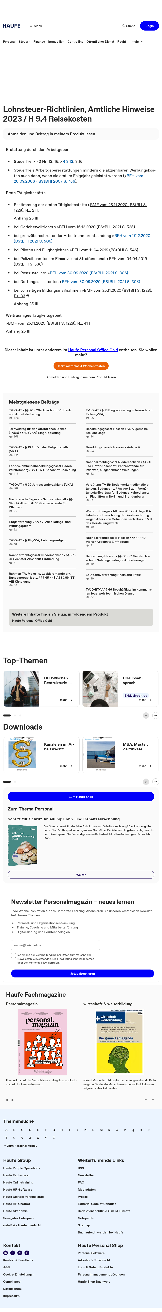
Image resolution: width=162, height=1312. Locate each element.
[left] (145, 1099)
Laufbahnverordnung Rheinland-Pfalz (113, 575)
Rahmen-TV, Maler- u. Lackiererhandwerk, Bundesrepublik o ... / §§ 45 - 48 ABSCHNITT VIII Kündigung (41, 577)
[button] (149, 26)
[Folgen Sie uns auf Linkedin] (5, 1253)
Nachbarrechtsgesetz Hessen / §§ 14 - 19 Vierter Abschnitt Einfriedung (116, 540)
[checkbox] (13, 955)
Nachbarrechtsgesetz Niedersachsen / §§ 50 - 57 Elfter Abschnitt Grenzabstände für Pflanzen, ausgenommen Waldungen (118, 466)
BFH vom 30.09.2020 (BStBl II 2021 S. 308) (101, 281)
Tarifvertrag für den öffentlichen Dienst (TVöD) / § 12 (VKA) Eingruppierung (37, 431)
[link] (9, 41)
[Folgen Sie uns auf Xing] (12, 1253)
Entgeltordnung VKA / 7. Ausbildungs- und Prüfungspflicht (40, 524)
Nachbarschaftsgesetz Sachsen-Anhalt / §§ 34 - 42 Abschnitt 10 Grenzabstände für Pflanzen (41, 503)
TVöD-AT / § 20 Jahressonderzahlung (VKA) (41, 484)
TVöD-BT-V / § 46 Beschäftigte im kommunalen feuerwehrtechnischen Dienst (119, 591)
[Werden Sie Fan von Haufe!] (26, 1253)
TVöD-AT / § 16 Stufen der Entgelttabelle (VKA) (39, 449)
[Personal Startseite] (13, 26)
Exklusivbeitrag (135, 695)
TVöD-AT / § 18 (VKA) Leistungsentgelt (37, 540)
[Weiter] (155, 715)
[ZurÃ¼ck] (146, 715)
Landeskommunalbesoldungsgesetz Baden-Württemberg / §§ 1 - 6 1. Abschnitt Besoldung (42, 468)
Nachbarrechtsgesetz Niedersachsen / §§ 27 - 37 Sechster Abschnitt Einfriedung (42, 557)
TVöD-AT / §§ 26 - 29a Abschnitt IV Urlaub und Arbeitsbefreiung (40, 412)
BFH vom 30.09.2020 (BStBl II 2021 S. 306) (89, 273)
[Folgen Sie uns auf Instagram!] (19, 1253)
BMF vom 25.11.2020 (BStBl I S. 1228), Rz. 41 (48, 323)
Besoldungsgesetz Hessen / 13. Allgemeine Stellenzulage (117, 431)
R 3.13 (67, 161)
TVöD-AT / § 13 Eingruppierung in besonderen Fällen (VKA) (119, 412)
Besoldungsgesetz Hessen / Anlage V (113, 447)
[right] (153, 1099)
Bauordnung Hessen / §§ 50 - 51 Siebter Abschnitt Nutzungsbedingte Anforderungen (118, 558)
